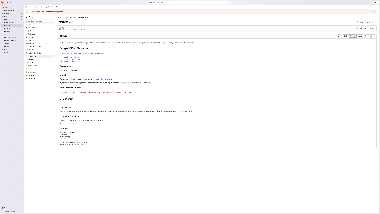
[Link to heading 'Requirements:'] (75, 66)
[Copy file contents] (365, 36)
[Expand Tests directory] (26, 37)
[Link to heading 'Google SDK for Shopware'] (89, 48)
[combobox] (40, 21)
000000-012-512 (74, 59)
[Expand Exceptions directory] (26, 28)
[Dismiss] (374, 12)
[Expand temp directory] (26, 40)
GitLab (123, 43)
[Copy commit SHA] (365, 28)
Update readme (67, 28)
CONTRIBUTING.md (187, 111)
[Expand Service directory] (26, 34)
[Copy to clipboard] (370, 92)
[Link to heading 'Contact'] (69, 128)
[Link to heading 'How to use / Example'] (82, 87)
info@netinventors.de (82, 144)
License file (71, 124)
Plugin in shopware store (71, 61)
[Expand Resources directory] (26, 31)
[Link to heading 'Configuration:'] (75, 99)
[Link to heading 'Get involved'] (73, 107)
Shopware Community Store (103, 79)
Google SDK (83, 53)
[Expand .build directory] (26, 24)
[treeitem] (40, 24)
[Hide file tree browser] (26, 17)
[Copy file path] (88, 17)
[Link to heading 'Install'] (67, 75)
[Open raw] (368, 36)
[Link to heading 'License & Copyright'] (80, 116)
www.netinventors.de (67, 144)
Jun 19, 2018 (82, 30)
